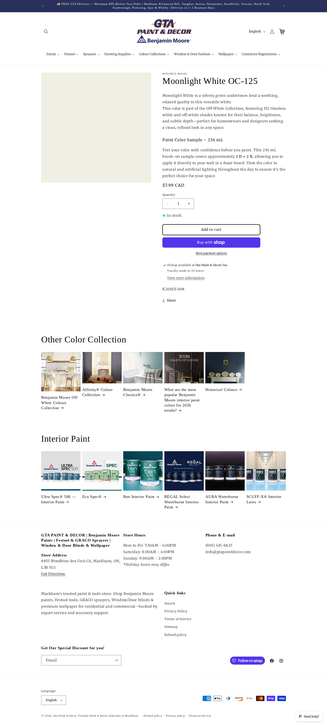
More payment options (211, 253)
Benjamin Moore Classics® (137, 392)
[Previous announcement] (43, 6)
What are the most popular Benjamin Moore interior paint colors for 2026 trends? (182, 400)
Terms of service (200, 715)
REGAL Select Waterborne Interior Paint (181, 501)
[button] (46, 31)
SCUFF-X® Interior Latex (263, 499)
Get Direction (53, 574)
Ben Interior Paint (139, 496)
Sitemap (171, 627)
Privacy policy (175, 715)
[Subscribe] (116, 660)
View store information (185, 278)
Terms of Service (177, 619)
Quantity (168, 195)
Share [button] (171, 300)
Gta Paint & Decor (65, 715)
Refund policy (175, 635)
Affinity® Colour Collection (97, 392)
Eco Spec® (92, 496)
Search (169, 603)
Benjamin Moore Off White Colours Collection (59, 402)
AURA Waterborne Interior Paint (221, 499)
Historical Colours (221, 389)
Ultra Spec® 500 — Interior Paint (58, 499)
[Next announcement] (284, 6)
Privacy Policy (175, 611)
